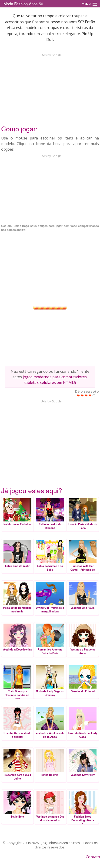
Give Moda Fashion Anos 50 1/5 (78, 395)
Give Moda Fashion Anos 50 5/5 (94, 395)
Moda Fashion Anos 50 (23, 3)
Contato (93, 856)
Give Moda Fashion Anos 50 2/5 (82, 395)
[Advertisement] (50, 86)
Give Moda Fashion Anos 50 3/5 (86, 395)
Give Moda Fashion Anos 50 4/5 (90, 395)
